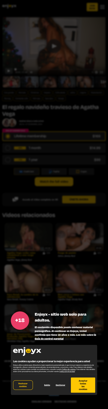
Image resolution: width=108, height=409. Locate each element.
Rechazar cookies (23, 385)
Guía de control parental (49, 339)
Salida (47, 385)
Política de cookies (69, 369)
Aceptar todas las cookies (83, 385)
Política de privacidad (67, 371)
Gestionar (60, 385)
